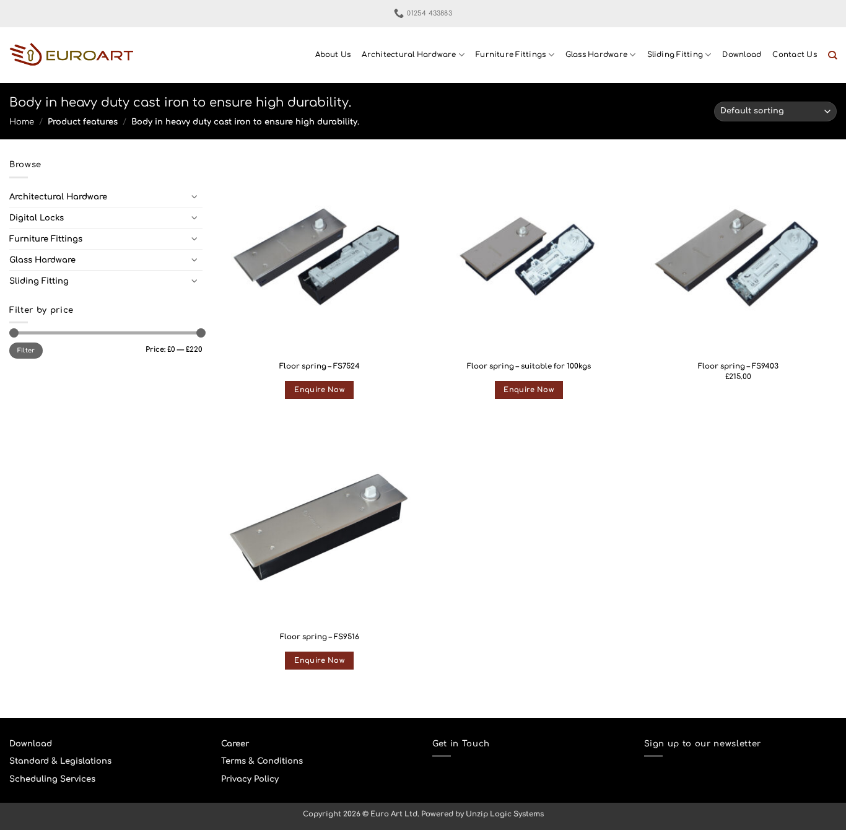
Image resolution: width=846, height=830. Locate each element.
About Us (333, 55)
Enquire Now (319, 390)
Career (235, 743)
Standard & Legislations (60, 761)
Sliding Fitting (675, 55)
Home (21, 121)
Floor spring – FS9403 (738, 366)
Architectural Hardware (409, 55)
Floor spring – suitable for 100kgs (529, 366)
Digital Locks (36, 217)
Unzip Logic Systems (505, 814)
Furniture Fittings (511, 55)
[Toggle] (195, 196)
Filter (26, 350)
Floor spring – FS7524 (319, 366)
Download (741, 55)
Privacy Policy (250, 779)
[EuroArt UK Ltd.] (71, 55)
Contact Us (794, 55)
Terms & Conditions (262, 761)
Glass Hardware (596, 55)
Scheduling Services (52, 779)
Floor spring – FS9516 (319, 637)
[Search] (832, 55)
